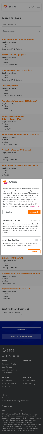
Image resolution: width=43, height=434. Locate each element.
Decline (9, 212)
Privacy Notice (34, 206)
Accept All (34, 212)
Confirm (34, 252)
